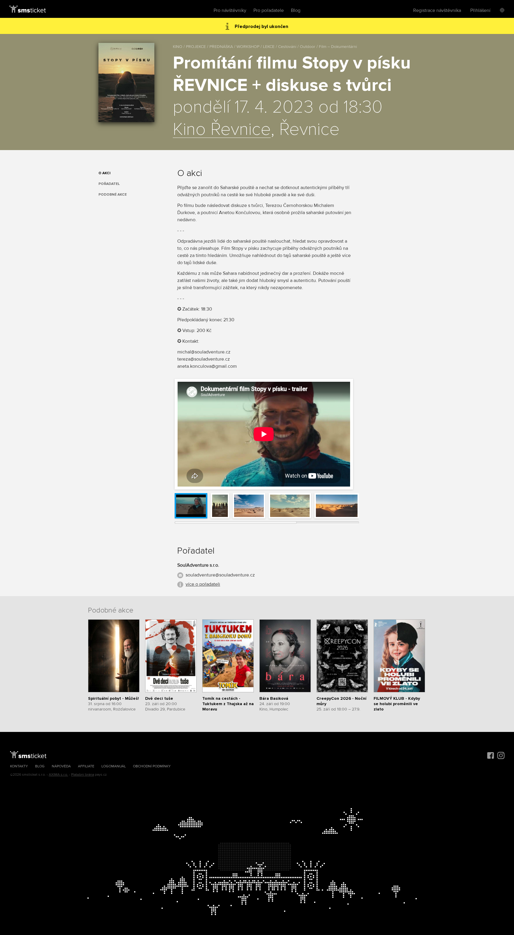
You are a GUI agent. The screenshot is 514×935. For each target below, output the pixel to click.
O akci (104, 173)
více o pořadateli (203, 584)
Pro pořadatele (268, 10)
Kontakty (19, 766)
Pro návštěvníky (230, 10)
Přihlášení (480, 10)
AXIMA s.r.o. (58, 774)
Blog (295, 10)
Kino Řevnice (222, 130)
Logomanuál (113, 766)
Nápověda (61, 766)
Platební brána (82, 774)
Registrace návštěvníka (437, 10)
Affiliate (86, 766)
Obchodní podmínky (152, 766)
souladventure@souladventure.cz (220, 575)
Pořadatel (109, 184)
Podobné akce (112, 194)
